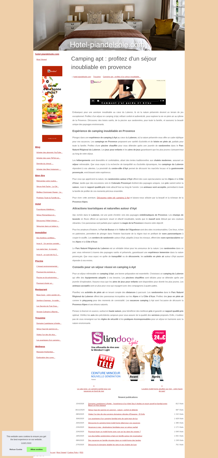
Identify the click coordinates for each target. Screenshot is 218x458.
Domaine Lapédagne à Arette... (48, 323)
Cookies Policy (72, 452)
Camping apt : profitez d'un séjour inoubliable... (122, 77)
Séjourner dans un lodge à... (47, 226)
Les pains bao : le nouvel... (47, 249)
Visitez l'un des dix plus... (46, 335)
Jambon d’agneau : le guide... (48, 300)
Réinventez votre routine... (47, 181)
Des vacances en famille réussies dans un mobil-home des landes (114, 440)
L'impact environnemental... (47, 266)
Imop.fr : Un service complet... (48, 243)
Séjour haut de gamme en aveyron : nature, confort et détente (113, 410)
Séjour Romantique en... (46, 215)
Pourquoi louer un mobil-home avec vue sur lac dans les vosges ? (114, 431)
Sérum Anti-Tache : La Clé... (47, 186)
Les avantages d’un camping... (48, 340)
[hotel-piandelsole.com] (109, 25)
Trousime (97, 77)
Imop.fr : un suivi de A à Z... (47, 255)
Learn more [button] (26, 443)
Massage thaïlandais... (45, 352)
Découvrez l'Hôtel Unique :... (47, 221)
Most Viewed (41, 59)
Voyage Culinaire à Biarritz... (47, 312)
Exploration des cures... (45, 357)
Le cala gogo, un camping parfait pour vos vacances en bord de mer (94, 390)
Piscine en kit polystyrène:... (47, 277)
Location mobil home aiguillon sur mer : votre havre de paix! (162, 390)
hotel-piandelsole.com (82, 77)
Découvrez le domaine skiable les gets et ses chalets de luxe (112, 444)
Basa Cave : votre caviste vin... (48, 295)
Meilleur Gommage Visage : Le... (49, 192)
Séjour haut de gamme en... (47, 329)
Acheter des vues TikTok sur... (48, 158)
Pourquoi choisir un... (44, 283)
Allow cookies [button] (37, 449)
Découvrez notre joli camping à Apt (113, 198)
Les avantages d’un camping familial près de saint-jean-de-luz (113, 418)
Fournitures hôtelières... (46, 209)
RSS (81, 452)
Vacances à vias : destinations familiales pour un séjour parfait (113, 427)
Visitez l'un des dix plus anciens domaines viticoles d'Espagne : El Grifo (116, 414)
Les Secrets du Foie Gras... (47, 306)
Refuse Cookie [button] (16, 449)
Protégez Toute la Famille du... (48, 198)
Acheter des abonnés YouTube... (49, 152)
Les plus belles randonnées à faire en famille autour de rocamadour (115, 436)
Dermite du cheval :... (44, 164)
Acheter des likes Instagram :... (48, 169)
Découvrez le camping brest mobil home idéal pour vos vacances (114, 423)
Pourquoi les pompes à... (46, 272)
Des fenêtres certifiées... (46, 238)
